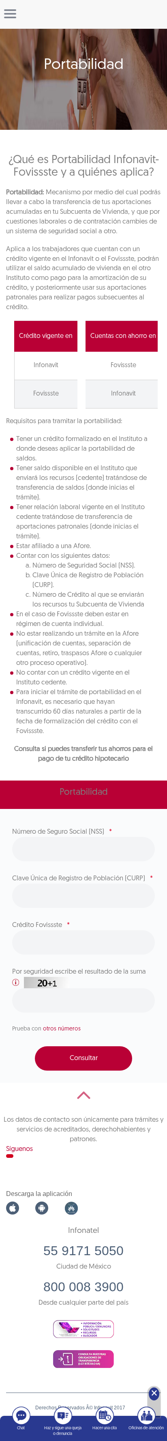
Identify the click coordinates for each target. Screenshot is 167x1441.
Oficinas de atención (146, 1428)
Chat (21, 1428)
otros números (62, 1029)
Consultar (84, 1058)
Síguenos (19, 1149)
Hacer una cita (104, 1428)
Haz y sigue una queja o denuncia (62, 1431)
